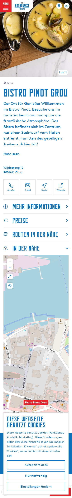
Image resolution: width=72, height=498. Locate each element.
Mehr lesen (11, 154)
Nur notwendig (36, 476)
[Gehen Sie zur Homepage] (22, 5)
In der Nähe (26, 248)
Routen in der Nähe (35, 234)
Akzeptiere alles (36, 465)
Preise (20, 220)
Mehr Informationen (36, 206)
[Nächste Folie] (67, 38)
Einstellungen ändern (36, 486)
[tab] (63, 72)
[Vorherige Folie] (4, 38)
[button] (36, 404)
